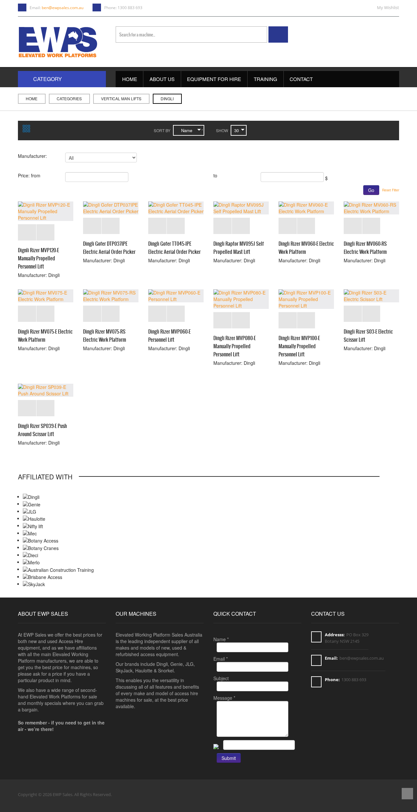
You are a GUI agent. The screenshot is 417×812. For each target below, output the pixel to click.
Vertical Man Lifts (121, 98)
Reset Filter (390, 190)
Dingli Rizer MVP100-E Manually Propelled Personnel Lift (299, 346)
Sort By (162, 130)
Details (45, 232)
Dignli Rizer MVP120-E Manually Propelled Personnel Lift (38, 258)
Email (220, 658)
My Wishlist (388, 7)
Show (222, 130)
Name (221, 639)
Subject (221, 678)
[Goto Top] (407, 794)
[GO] (278, 34)
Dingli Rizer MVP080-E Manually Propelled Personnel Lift (234, 346)
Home (31, 98)
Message (224, 698)
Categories (69, 98)
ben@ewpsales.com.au (62, 7)
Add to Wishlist (27, 232)
